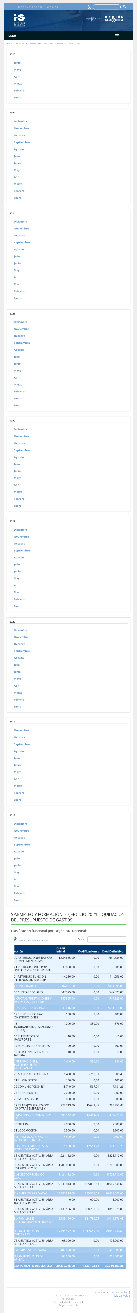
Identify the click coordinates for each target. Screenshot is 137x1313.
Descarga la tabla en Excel (32, 940)
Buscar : (82, 939)
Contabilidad (21, 43)
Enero (18, 97)
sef (45, 43)
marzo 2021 (35, 43)
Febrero (19, 90)
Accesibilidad (119, 1292)
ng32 (52, 43)
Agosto (19, 149)
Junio (17, 62)
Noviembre (21, 128)
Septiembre (22, 142)
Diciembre (20, 121)
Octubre (19, 135)
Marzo (18, 83)
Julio (17, 156)
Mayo (17, 69)
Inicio (9, 43)
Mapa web (121, 1295)
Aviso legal (101, 1292)
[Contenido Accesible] (90, 6)
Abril (17, 76)
